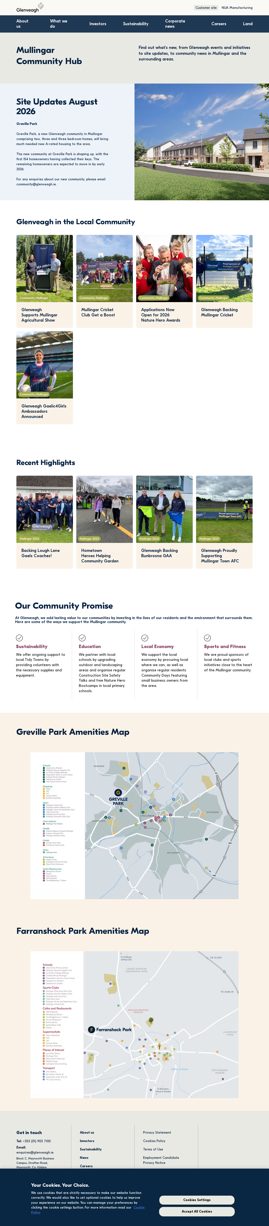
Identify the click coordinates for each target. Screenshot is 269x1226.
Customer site (206, 8)
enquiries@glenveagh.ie (35, 1152)
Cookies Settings (197, 1200)
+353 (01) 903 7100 (37, 1141)
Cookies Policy (154, 1141)
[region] (134, 1197)
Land (248, 23)
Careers (218, 23)
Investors (98, 23)
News (84, 1158)
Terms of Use (153, 1149)
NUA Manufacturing (237, 8)
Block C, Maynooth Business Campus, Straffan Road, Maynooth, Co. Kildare (35, 1163)
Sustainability (135, 23)
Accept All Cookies (197, 1211)
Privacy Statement (157, 1132)
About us (87, 1132)
